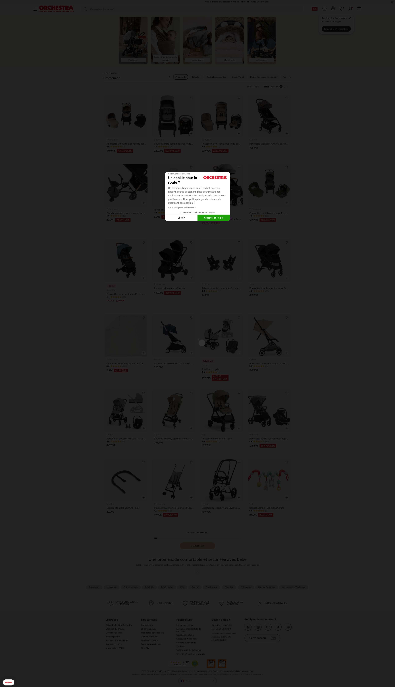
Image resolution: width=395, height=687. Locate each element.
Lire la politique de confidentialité (181, 208)
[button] (8, 682)
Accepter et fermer (214, 217)
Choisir (181, 217)
